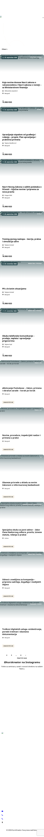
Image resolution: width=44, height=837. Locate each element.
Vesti (3, 795)
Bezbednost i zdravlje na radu (12, 761)
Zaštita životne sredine (9, 773)
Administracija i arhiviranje (11, 767)
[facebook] (13, 742)
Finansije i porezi (7, 758)
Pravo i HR (5, 755)
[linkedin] (8, 742)
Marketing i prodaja (8, 764)
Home (2, 29)
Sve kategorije (6, 780)
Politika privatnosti (22, 834)
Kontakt (4, 798)
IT (2, 770)
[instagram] (3, 742)
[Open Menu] (43, 17)
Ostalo (4, 776)
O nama (4, 792)
